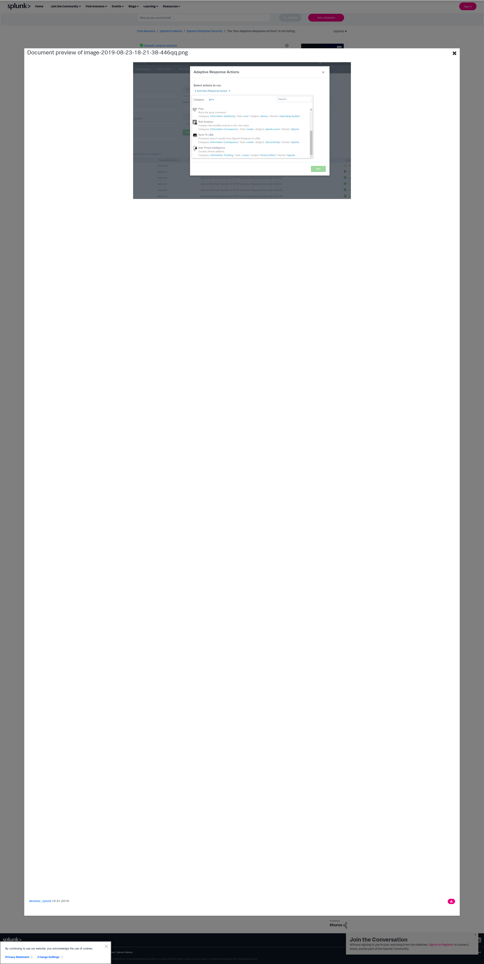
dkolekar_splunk (40, 901)
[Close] (106, 946)
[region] (55, 952)
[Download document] (451, 901)
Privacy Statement (17, 957)
